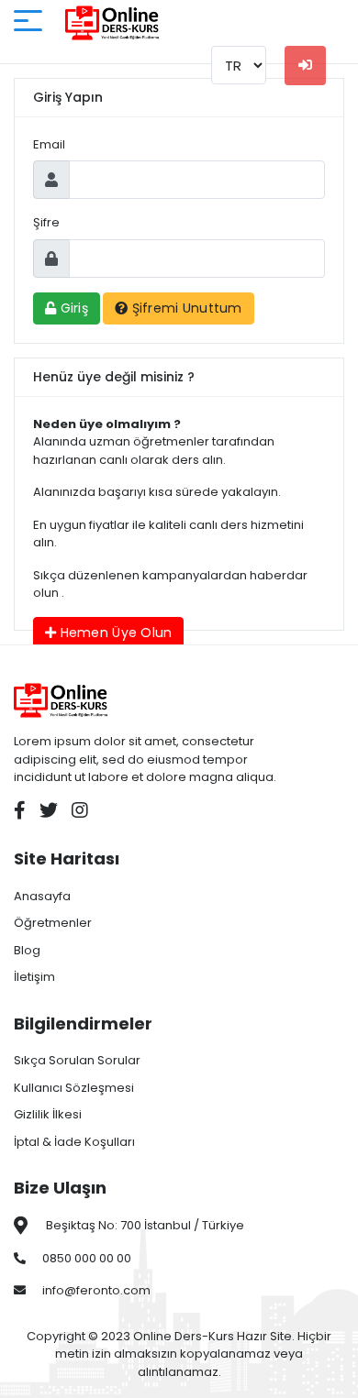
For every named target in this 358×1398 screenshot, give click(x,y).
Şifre (46, 222)
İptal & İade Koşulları (74, 1141)
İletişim (34, 976)
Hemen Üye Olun (114, 632)
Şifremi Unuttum (184, 308)
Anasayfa (42, 896)
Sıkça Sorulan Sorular (77, 1060)
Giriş (72, 308)
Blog (27, 950)
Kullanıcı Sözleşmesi (74, 1087)
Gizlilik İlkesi (48, 1114)
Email (49, 144)
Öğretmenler (53, 922)
